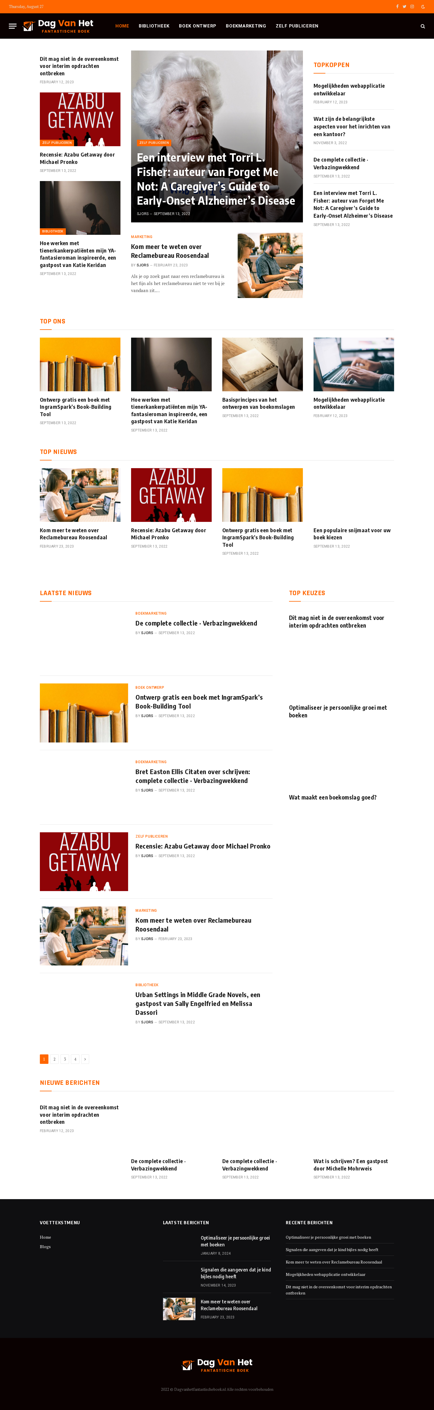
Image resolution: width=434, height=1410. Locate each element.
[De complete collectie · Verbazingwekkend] (84, 638)
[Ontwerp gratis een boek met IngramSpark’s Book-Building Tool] (80, 364)
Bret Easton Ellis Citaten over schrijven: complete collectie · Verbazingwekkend (193, 775)
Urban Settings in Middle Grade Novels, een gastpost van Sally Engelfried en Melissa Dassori (198, 1003)
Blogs (45, 1246)
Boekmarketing (246, 26)
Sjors (143, 214)
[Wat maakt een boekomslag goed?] (341, 759)
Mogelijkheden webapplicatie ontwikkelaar (349, 89)
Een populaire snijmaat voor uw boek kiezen (352, 533)
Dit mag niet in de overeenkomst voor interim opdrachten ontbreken (79, 65)
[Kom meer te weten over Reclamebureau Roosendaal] (270, 265)
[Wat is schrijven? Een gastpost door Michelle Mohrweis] (354, 1126)
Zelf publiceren (297, 26)
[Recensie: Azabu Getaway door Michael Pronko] (80, 119)
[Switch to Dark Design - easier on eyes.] (422, 7)
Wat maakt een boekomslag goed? (333, 797)
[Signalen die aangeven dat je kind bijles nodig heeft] (179, 1277)
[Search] (422, 26)
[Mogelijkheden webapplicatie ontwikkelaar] (354, 364)
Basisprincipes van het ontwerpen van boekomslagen (258, 403)
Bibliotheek (154, 26)
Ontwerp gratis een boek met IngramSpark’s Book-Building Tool (76, 406)
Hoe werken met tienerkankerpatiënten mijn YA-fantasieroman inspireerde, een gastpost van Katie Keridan (78, 254)
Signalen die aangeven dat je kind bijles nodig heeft (236, 1273)
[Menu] (13, 26)
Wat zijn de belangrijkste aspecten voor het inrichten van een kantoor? (352, 126)
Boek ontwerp (197, 26)
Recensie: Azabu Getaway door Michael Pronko (77, 158)
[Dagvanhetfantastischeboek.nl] (58, 26)
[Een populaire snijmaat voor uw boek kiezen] (354, 495)
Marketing (141, 237)
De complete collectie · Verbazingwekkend (341, 163)
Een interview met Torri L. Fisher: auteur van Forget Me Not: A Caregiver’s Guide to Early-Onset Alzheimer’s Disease (216, 178)
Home (122, 26)
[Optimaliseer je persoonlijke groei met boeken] (341, 669)
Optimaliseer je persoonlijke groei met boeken (338, 711)
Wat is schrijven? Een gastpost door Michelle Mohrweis (351, 1164)
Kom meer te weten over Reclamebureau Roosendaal (170, 250)
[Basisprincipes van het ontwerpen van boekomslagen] (262, 364)
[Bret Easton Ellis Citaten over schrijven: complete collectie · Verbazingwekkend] (84, 787)
